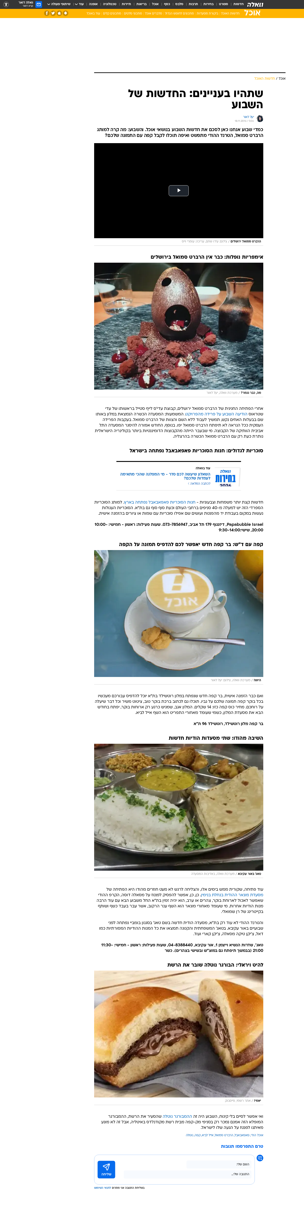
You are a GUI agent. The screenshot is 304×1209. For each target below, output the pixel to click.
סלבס (179, 4)
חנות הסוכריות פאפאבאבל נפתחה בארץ (159, 502)
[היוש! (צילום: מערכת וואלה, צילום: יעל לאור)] (178, 617)
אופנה (93, 4)
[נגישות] (6, 4)
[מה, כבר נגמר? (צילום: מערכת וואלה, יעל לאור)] (178, 330)
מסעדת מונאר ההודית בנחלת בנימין (232, 895)
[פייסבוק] (47, 13)
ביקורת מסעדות (207, 13)
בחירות (208, 4)
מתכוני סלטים (133, 13)
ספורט (223, 4)
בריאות (141, 4)
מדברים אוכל (153, 13)
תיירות (126, 4)
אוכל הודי (257, 1135)
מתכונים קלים (112, 13)
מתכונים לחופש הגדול (179, 13)
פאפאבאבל (242, 1135)
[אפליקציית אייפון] (59, 13)
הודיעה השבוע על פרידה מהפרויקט (216, 414)
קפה (198, 1135)
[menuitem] (236, 4)
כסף (167, 4)
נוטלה (189, 1135)
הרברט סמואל (224, 1135)
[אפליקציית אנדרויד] (65, 13)
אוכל (155, 4)
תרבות (193, 4)
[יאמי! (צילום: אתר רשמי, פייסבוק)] (178, 1038)
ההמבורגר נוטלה (177, 1117)
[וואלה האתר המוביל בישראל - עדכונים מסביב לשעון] (255, 4)
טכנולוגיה (109, 4)
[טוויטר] (53, 13)
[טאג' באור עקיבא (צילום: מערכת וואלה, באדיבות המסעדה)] (178, 811)
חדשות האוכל (230, 13)
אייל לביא (207, 1135)
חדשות (238, 4)
